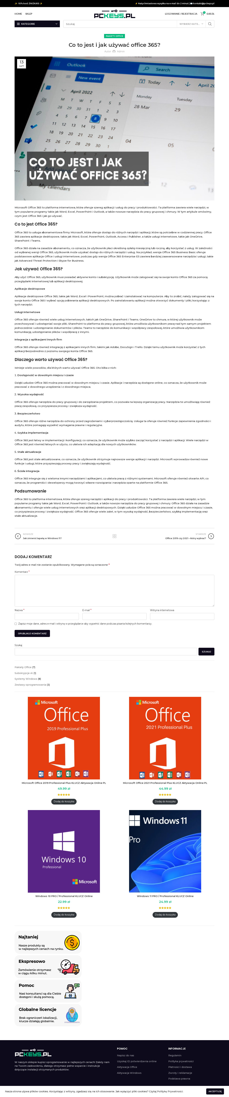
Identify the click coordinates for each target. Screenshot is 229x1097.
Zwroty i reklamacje (180, 1072)
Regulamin (174, 1055)
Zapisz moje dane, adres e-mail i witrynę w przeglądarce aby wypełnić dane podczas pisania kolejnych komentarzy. (85, 623)
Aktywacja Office (127, 1067)
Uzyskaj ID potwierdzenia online (137, 1061)
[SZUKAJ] (210, 24)
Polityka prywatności (181, 1061)
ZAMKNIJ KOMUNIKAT (215, 1091)
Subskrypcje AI (24, 673)
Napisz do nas (125, 1055)
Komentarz (22, 571)
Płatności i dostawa (180, 1067)
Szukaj (18, 645)
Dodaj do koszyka (64, 801)
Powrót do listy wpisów (114, 536)
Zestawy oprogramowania (30, 684)
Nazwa (19, 610)
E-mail (87, 610)
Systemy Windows (26, 678)
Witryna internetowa (162, 610)
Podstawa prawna (179, 1078)
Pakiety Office (114, 36)
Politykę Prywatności (170, 1091)
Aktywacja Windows (129, 1072)
